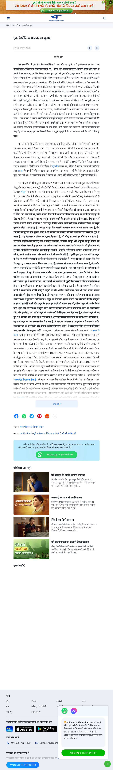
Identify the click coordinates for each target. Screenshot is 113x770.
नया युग (9, 711)
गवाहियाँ (15, 25)
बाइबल (20, 170)
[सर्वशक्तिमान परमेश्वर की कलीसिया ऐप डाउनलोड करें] (9, 728)
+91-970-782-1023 (21, 742)
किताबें (34, 701)
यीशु (23, 191)
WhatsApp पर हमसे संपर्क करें (23, 764)
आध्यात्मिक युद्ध (27, 25)
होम (7, 25)
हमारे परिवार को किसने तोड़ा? (32, 426)
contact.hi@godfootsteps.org (54, 742)
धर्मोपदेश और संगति (39, 706)
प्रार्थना (55, 166)
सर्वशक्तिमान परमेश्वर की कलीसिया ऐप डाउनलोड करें (29, 721)
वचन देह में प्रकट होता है (25, 379)
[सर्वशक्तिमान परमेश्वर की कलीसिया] (56, 18)
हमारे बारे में (35, 711)
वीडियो (59, 701)
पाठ (7, 706)
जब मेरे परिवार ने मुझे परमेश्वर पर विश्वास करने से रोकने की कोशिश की (47, 433)
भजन (84, 701)
